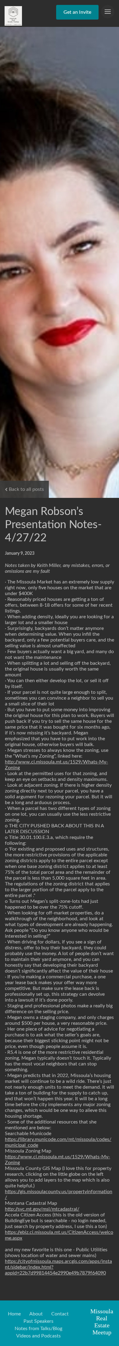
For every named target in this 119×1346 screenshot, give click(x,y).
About (36, 1313)
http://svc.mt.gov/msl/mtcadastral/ (42, 1209)
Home (14, 1313)
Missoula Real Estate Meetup (101, 1322)
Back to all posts (26, 489)
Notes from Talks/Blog (38, 1328)
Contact (60, 1313)
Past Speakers (38, 1321)
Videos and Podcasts (38, 1335)
